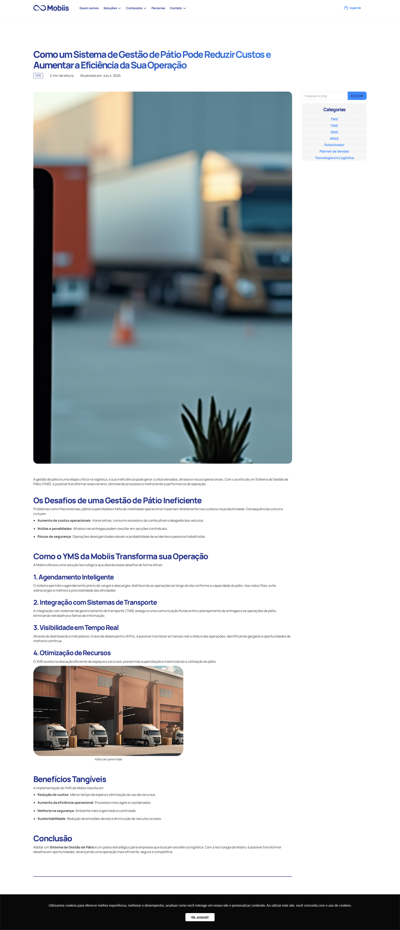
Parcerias (158, 8)
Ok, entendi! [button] (200, 917)
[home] (52, 8)
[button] (112, 8)
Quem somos (89, 8)
